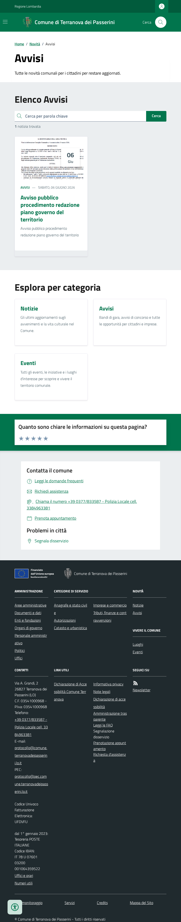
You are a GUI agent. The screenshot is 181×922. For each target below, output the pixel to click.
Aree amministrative (30, 605)
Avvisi (25, 187)
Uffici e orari (24, 875)
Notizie (138, 605)
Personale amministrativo (31, 639)
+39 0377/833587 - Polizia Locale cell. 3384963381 (31, 727)
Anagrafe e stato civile (70, 609)
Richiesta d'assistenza (109, 757)
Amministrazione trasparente (110, 716)
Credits (102, 902)
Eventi (138, 652)
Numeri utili (24, 883)
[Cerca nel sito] (158, 22)
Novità (34, 44)
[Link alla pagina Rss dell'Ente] (135, 683)
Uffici (18, 658)
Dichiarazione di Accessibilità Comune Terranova (70, 691)
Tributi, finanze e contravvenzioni (110, 616)
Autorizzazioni (65, 620)
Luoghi (138, 644)
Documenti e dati (28, 613)
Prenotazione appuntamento (109, 746)
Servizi (70, 902)
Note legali (101, 691)
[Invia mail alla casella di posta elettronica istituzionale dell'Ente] (31, 755)
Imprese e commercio (110, 605)
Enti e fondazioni (28, 620)
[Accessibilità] (15, 907)
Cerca (156, 116)
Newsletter (141, 690)
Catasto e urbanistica (70, 628)
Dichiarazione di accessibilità (109, 703)
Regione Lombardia (28, 6)
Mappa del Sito (141, 902)
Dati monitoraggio (28, 902)
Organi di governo (28, 628)
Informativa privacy (108, 684)
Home (19, 44)
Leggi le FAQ (103, 725)
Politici (20, 650)
